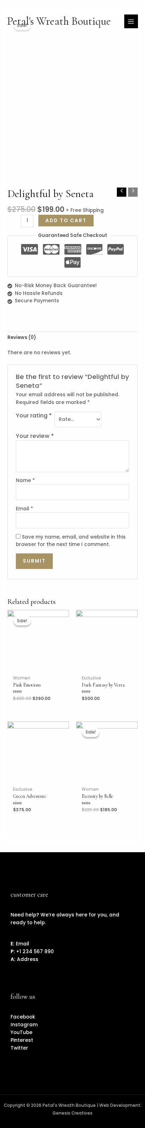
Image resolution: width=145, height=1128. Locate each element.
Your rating (34, 416)
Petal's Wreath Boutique (59, 21)
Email (24, 508)
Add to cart (66, 220)
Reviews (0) (21, 337)
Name (25, 480)
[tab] (72, 338)
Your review (35, 436)
